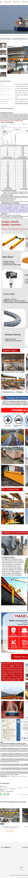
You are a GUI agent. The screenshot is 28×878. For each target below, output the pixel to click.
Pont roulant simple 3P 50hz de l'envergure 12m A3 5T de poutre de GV (10, 827)
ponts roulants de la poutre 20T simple (16, 776)
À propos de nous (7, 1)
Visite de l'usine (16, 1)
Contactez (10, 831)
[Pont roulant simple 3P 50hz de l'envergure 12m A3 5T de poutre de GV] (10, 815)
